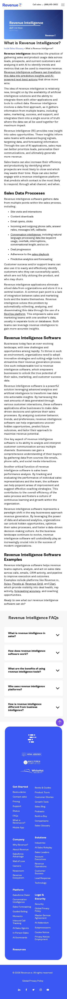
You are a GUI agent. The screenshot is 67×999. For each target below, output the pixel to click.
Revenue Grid (34, 584)
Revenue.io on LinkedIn (19, 990)
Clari (52, 584)
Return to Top (60, 722)
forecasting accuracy (27, 591)
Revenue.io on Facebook (26, 990)
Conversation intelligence (26, 235)
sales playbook (40, 254)
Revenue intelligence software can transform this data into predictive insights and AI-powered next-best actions (32, 76)
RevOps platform (15, 314)
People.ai (18, 584)
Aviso (7, 584)
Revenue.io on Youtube (48, 990)
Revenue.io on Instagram (41, 990)
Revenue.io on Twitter (33, 990)
